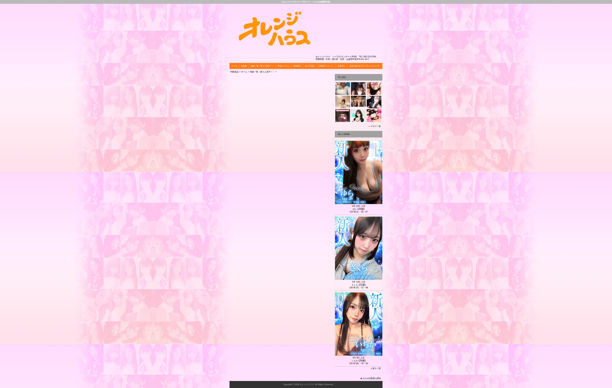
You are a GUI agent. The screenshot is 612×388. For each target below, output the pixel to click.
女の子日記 (309, 66)
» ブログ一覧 (375, 126)
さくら (355, 285)
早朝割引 (297, 66)
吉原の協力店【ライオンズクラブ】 (364, 66)
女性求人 (341, 66)
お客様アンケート (326, 66)
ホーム (234, 66)
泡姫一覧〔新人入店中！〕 (262, 66)
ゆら (355, 209)
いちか (355, 360)
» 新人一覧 (376, 368)
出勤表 (244, 66)
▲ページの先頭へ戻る (370, 378)
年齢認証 (234, 72)
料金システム (283, 66)
